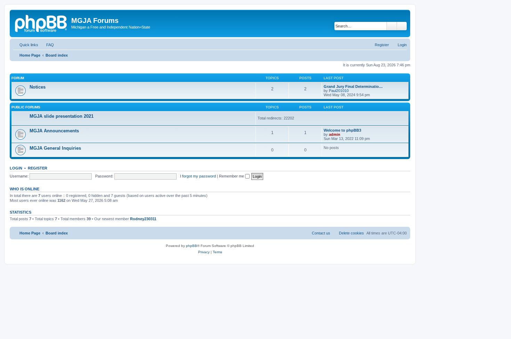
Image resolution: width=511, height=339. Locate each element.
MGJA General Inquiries (55, 148)
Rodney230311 (143, 219)
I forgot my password (198, 176)
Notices (38, 87)
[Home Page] (41, 22)
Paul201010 (339, 91)
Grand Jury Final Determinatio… (353, 86)
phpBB (191, 246)
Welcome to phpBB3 (342, 130)
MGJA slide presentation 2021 (62, 116)
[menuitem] (47, 45)
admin (334, 134)
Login (16, 168)
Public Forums (25, 107)
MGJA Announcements (54, 130)
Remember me (232, 176)
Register (37, 168)
